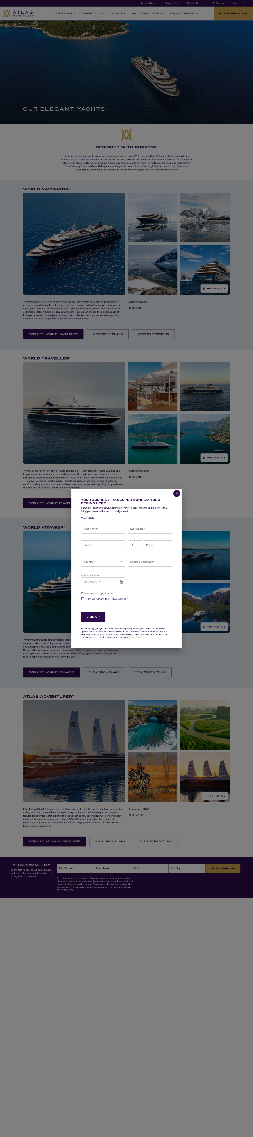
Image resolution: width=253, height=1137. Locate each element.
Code (132, 540)
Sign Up (93, 616)
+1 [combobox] (131, 545)
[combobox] (100, 562)
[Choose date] (121, 582)
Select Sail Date (90, 575)
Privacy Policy (135, 637)
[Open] (121, 561)
